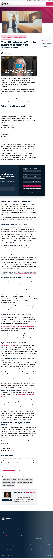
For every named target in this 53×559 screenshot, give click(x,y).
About (37, 527)
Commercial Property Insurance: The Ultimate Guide (24, 273)
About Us (39, 3)
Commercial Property (6, 527)
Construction (4, 529)
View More (4, 535)
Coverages (27, 3)
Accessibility (38, 538)
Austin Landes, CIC (7, 53)
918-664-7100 (37, 0)
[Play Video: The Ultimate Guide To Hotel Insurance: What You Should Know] (19, 66)
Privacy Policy (32, 192)
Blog (44, 3)
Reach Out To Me (32, 186)
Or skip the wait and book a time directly (32, 188)
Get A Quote (49, 3)
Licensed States (39, 532)
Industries (34, 3)
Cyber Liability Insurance (6, 39)
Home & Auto (50, 0)
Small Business (4, 532)
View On (6, 500)
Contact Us (44, 0)
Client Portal (29, 0)
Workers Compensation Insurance (20, 37)
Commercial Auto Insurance (7, 37)
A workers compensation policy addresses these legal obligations (18, 326)
